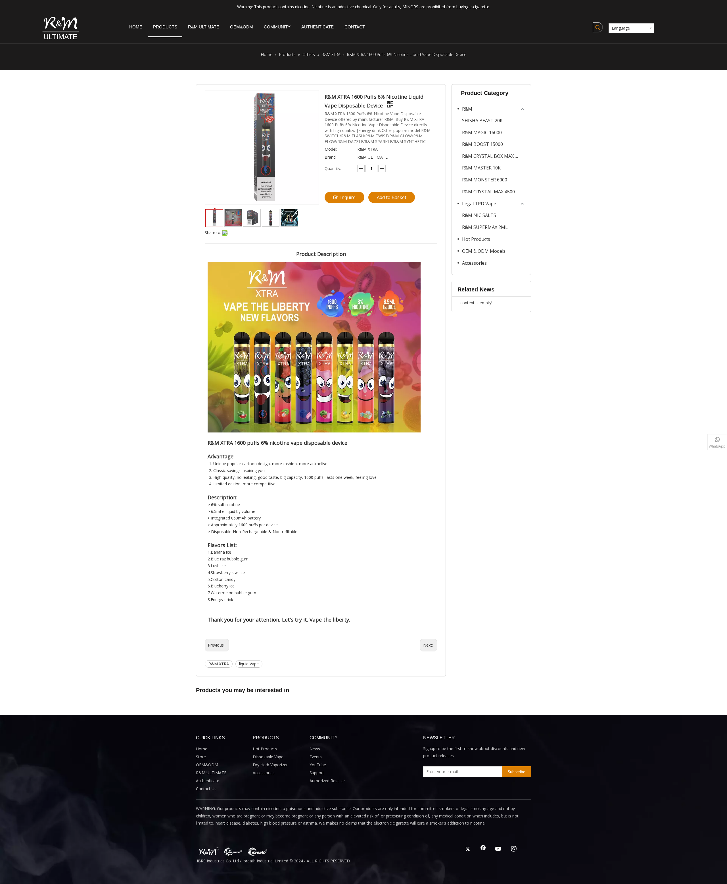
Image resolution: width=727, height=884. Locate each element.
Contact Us (206, 788)
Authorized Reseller (327, 780)
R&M (467, 109)
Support (317, 772)
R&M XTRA (218, 663)
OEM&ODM (207, 764)
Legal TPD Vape (479, 203)
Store (201, 756)
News (315, 748)
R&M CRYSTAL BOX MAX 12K (492, 156)
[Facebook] (483, 849)
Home (201, 748)
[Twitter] (467, 849)
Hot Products (476, 239)
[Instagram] (513, 849)
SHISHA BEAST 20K (482, 120)
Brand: (331, 157)
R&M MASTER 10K (481, 168)
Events (316, 756)
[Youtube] (498, 849)
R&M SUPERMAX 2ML (485, 227)
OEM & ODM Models (483, 251)
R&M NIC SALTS (479, 215)
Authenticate (207, 780)
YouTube (318, 764)
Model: (331, 149)
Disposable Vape (268, 756)
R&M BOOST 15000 (482, 144)
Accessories (474, 263)
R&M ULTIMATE (211, 772)
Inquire (348, 197)
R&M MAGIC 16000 (482, 132)
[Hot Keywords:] (598, 27)
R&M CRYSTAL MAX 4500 (488, 192)
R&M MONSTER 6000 (484, 180)
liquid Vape (249, 663)
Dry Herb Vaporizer (270, 764)
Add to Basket (391, 197)
